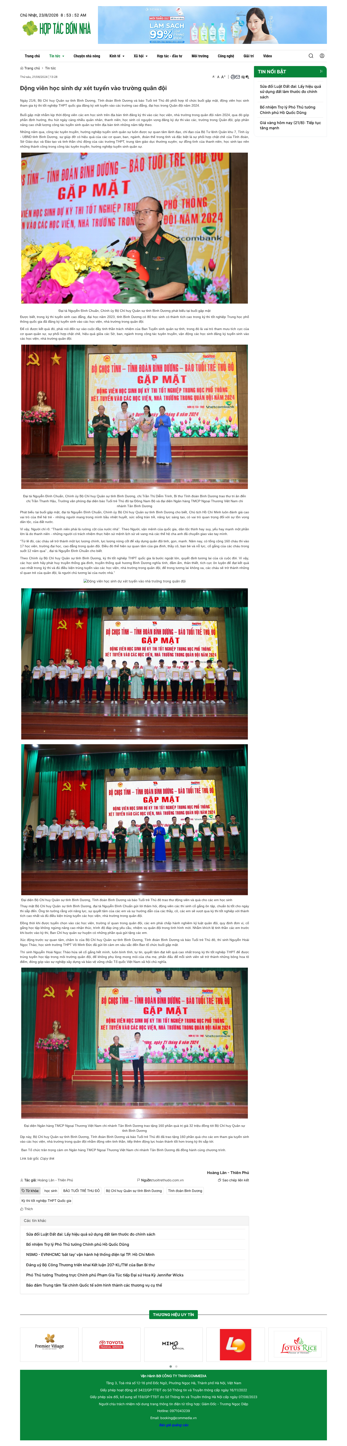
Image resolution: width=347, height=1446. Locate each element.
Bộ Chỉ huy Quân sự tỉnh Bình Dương (134, 1191)
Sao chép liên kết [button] (235, 1180)
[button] (311, 56)
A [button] (213, 76)
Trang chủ (31, 68)
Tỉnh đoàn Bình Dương (185, 1191)
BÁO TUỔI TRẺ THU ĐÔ (81, 1191)
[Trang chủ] (56, 27)
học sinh (50, 1191)
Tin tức (50, 68)
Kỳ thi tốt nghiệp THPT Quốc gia (46, 1201)
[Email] (237, 76)
